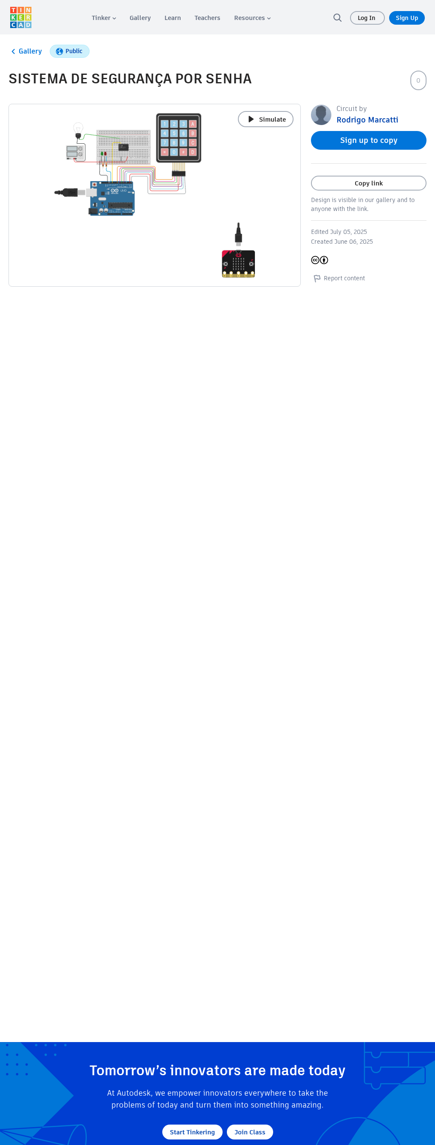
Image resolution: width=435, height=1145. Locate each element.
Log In (367, 18)
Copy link (369, 183)
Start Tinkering (192, 1132)
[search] (337, 17)
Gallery (30, 51)
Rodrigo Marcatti (367, 119)
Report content (344, 278)
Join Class (250, 1132)
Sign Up (407, 18)
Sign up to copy (369, 140)
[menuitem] (104, 17)
